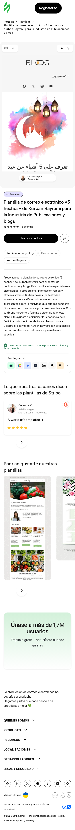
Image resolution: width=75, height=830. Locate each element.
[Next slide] (21, 442)
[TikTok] (47, 783)
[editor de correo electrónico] (7, 8)
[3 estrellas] (11, 227)
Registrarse (48, 8)
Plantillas (25, 21)
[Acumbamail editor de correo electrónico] (44, 365)
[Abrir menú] (69, 8)
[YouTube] (57, 783)
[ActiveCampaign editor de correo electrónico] (27, 365)
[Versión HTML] (6, 48)
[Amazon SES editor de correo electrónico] (60, 365)
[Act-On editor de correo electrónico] (19, 365)
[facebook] (7, 783)
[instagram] (37, 783)
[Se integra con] (66, 365)
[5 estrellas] (17, 227)
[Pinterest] (67, 783)
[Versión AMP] (13, 48)
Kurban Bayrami (17, 260)
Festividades (49, 253)
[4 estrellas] (14, 227)
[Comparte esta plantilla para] (64, 238)
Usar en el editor (31, 238)
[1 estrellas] (5, 227)
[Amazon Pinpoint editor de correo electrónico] (52, 365)
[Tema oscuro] (68, 48)
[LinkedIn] (17, 783)
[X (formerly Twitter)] (27, 783)
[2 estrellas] (8, 227)
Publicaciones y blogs (21, 253)
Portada (9, 21)
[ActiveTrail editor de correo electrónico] (35, 365)
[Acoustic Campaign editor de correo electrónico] (11, 365)
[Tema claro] (61, 48)
